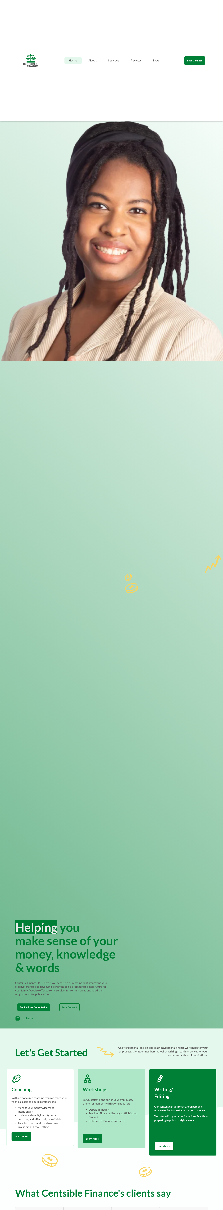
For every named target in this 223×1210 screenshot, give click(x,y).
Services (113, 60)
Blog (156, 60)
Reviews (136, 60)
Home (73, 60)
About (92, 60)
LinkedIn (27, 1018)
